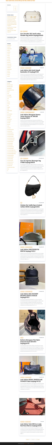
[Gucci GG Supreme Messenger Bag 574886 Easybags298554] (32, 143)
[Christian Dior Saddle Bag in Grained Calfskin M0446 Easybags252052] (32, 187)
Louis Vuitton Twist (27, 421)
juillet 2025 (8, 52)
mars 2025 (8, 59)
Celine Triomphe (9, 96)
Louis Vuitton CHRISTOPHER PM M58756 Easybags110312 (29, 250)
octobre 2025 (9, 47)
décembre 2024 (9, 64)
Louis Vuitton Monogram (10, 148)
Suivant (38, 439)
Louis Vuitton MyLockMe (10, 155)
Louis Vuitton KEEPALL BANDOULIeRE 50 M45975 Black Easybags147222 (31, 380)
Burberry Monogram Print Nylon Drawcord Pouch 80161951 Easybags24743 (30, 341)
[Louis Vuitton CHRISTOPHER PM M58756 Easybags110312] (32, 232)
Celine (8, 93)
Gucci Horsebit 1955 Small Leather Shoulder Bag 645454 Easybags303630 (31, 34)
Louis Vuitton (22, 112)
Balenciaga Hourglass (10, 84)
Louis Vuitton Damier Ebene (10, 139)
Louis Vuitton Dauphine (10, 141)
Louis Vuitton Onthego (10, 158)
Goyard (8, 108)
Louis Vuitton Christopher (28, 247)
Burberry (22, 337)
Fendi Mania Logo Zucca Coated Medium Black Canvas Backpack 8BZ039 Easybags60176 (12, 24)
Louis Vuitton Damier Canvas (10, 138)
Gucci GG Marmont (9, 114)
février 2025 (8, 60)
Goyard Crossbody (9, 110)
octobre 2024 (9, 67)
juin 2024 (8, 74)
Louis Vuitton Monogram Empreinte (11, 151)
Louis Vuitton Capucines (10, 132)
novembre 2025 (9, 45)
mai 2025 (8, 55)
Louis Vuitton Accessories (10, 129)
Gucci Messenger (25, 158)
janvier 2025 (8, 62)
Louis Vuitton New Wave (10, 156)
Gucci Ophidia (9, 120)
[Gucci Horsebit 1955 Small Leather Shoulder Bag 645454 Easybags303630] (32, 16)
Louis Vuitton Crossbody (10, 136)
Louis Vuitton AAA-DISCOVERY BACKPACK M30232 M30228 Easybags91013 (29, 295)
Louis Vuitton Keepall (28, 377)
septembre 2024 (9, 69)
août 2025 (8, 50)
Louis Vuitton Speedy (10, 163)
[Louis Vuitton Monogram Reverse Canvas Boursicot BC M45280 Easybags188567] (32, 97)
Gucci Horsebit (25, 31)
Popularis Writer (32, 443)
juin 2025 (8, 53)
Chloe (8, 98)
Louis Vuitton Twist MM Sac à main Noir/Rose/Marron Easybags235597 (31, 425)
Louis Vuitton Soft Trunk (10, 162)
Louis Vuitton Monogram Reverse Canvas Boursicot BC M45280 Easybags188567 (30, 116)
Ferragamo (8, 107)
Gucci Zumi (8, 124)
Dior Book (8, 103)
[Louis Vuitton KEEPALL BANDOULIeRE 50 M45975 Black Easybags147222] (32, 365)
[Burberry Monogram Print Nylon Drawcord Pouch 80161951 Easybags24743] (32, 322)
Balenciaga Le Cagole (10, 86)
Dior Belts (8, 102)
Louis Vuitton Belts (9, 131)
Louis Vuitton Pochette (10, 160)
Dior (21, 202)
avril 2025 (8, 57)
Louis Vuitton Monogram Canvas (11, 150)
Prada (8, 169)
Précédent (27, 439)
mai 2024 (8, 76)
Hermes (8, 126)
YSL (7, 170)
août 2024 (8, 71)
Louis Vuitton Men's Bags (28, 291)
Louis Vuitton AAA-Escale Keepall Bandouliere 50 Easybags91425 (30, 71)
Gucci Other (8, 122)
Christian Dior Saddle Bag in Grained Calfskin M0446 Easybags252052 (31, 206)
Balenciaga (8, 83)
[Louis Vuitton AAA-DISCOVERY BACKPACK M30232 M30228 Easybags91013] (32, 276)
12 (36, 439)
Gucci (21, 31)
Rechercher (9, 5)
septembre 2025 (9, 48)
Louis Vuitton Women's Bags (10, 167)
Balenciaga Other (9, 88)
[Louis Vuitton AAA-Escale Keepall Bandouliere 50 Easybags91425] (32, 56)
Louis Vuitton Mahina (10, 144)
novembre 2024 (9, 65)
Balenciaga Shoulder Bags (10, 90)
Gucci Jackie (8, 117)
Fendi (8, 105)
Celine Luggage (9, 95)
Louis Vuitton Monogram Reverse (29, 112)
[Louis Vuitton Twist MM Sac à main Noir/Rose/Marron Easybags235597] (32, 406)
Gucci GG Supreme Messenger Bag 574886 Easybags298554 (30, 161)
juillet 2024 (8, 72)
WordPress (25, 443)
